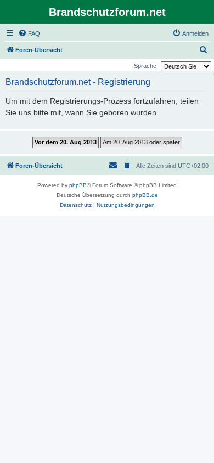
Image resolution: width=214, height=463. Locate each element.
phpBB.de (145, 195)
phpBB (78, 185)
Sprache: (146, 66)
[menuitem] (29, 33)
